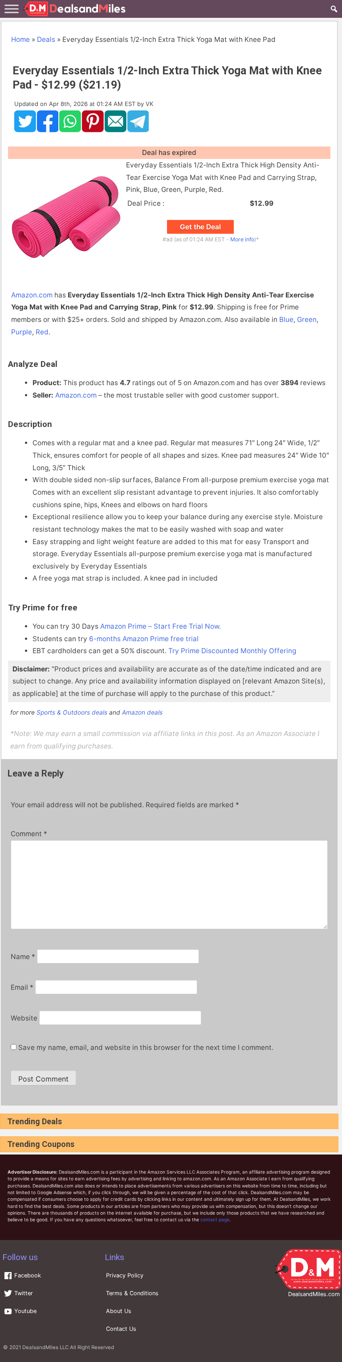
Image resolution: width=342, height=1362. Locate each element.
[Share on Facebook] (48, 130)
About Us (118, 1311)
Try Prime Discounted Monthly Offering (232, 650)
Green (307, 319)
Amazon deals (142, 712)
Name (23, 956)
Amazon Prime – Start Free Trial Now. (160, 626)
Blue (286, 319)
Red (42, 332)
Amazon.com (32, 295)
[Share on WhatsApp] (70, 130)
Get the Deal (200, 227)
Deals (46, 39)
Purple (21, 332)
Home (20, 39)
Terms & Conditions (132, 1293)
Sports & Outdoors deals (72, 712)
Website (24, 1018)
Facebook (26, 1275)
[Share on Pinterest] (93, 130)
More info (242, 239)
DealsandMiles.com (314, 1294)
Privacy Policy (124, 1275)
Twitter (22, 1293)
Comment (29, 833)
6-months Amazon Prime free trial (144, 638)
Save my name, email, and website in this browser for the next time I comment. (145, 1047)
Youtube (24, 1311)
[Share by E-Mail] (115, 130)
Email (22, 987)
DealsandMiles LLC (45, 1347)
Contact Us (121, 1328)
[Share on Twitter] (25, 130)
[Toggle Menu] (11, 8)
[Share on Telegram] (138, 130)
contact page (214, 1219)
